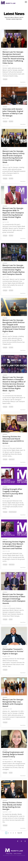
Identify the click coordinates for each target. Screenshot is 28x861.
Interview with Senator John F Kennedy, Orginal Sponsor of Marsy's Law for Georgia (13, 112)
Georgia (5, 79)
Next (19, 833)
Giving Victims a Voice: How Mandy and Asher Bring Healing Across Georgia (12, 805)
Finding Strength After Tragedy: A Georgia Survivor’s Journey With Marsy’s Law (13, 492)
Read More (22, 82)
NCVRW (11, 121)
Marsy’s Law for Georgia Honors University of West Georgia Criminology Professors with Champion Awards (14, 598)
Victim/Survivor (12, 512)
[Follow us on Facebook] (17, 841)
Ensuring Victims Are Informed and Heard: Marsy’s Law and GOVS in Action (13, 439)
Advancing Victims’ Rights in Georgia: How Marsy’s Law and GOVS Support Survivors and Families (14, 545)
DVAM (10, 619)
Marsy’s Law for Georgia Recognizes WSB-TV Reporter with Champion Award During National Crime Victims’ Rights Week (13, 214)
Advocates (11, 459)
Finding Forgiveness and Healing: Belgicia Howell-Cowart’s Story (13, 754)
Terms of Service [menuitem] (17, 853)
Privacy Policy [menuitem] (9, 853)
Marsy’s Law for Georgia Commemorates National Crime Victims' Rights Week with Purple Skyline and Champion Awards (14, 269)
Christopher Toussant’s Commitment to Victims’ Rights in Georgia (13, 651)
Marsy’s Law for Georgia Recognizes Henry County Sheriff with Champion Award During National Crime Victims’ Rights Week (13, 156)
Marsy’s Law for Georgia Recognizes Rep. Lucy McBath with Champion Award (13, 702)
